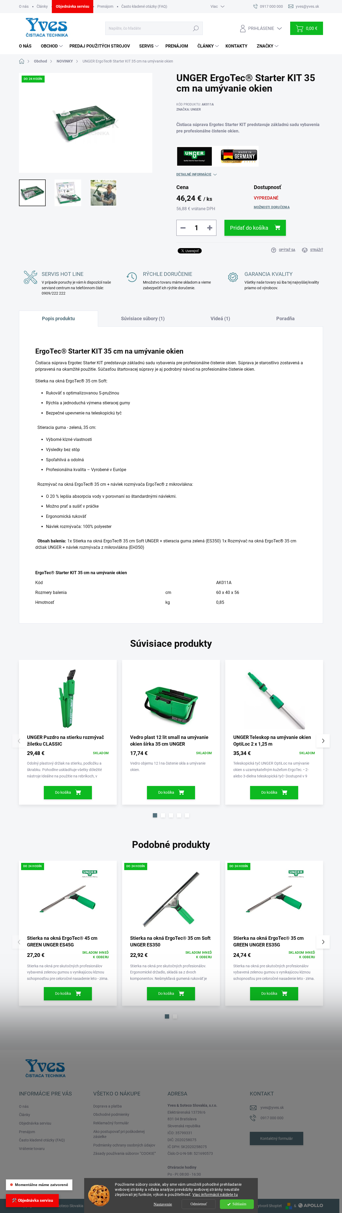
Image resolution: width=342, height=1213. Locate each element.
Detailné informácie (193, 174)
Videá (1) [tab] (220, 318)
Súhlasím (239, 1204)
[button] (155, 815)
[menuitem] (27, 46)
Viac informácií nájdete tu (215, 1194)
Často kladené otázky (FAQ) (144, 6)
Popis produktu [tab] (58, 318)
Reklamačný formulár (111, 1123)
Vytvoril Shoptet (268, 1206)
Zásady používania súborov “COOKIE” (124, 1153)
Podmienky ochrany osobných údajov (124, 1145)
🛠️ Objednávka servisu (32, 1200)
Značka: (188, 109)
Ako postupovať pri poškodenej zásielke (119, 1134)
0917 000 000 (272, 1118)
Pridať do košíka (249, 228)
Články (42, 6)
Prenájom (105, 6)
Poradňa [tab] (285, 318)
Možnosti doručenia (272, 207)
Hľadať (195, 28)
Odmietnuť (199, 1204)
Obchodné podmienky (111, 1114)
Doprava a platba (107, 1106)
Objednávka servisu (72, 6)
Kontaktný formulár (276, 1138)
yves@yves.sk (272, 1107)
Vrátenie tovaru (32, 1149)
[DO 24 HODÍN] (68, 899)
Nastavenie (163, 1204)
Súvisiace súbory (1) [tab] (143, 318)
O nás (24, 6)
